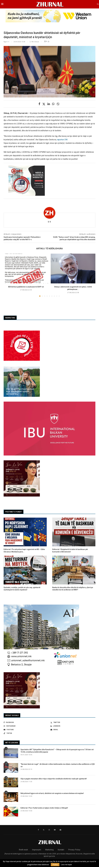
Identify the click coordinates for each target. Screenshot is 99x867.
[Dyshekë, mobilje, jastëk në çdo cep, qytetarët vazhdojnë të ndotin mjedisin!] (25, 570)
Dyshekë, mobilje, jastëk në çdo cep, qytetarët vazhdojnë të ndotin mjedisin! (22, 588)
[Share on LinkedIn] (48, 104)
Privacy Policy (74, 850)
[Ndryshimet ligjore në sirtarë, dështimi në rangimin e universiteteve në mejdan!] (11, 797)
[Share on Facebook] (39, 104)
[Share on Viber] (58, 104)
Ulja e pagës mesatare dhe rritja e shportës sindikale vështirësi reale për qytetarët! (54, 779)
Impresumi (36, 850)
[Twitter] (43, 830)
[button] (7, 275)
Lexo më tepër (66, 864)
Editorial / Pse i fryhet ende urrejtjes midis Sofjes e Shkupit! (44, 808)
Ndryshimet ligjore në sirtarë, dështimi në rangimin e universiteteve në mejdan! (52, 793)
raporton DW (62, 139)
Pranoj (55, 865)
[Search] (98, 4)
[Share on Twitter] (44, 104)
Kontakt (61, 850)
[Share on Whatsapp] (53, 104)
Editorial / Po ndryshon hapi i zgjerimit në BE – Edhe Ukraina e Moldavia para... (24, 550)
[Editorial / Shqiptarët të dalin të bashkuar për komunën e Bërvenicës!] (73, 532)
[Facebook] (38, 830)
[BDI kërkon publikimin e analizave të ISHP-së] (26, 268)
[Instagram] (49, 830)
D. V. (49, 222)
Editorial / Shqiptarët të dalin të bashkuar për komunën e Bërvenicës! (70, 550)
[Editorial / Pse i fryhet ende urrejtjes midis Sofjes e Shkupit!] (11, 811)
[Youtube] (55, 830)
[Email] (60, 830)
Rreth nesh (23, 850)
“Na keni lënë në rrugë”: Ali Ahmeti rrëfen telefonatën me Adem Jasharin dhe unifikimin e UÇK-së (58, 765)
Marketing (49, 850)
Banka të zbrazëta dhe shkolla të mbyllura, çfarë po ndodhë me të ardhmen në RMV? (72, 588)
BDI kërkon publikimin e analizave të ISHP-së (26, 287)
